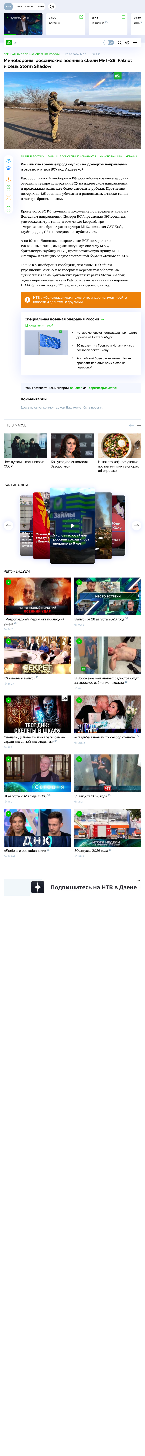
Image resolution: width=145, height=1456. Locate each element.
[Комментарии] (8, 209)
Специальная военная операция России (32, 54)
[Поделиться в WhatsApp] (8, 188)
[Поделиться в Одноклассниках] (8, 178)
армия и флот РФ (32, 156)
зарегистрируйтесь (103, 388)
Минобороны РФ (111, 156)
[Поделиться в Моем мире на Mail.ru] (8, 197)
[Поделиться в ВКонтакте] (8, 169)
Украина (131, 156)
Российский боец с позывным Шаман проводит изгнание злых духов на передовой (103, 363)
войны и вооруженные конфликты (72, 156)
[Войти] (127, 42)
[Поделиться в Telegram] (8, 160)
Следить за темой (41, 325)
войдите (76, 388)
